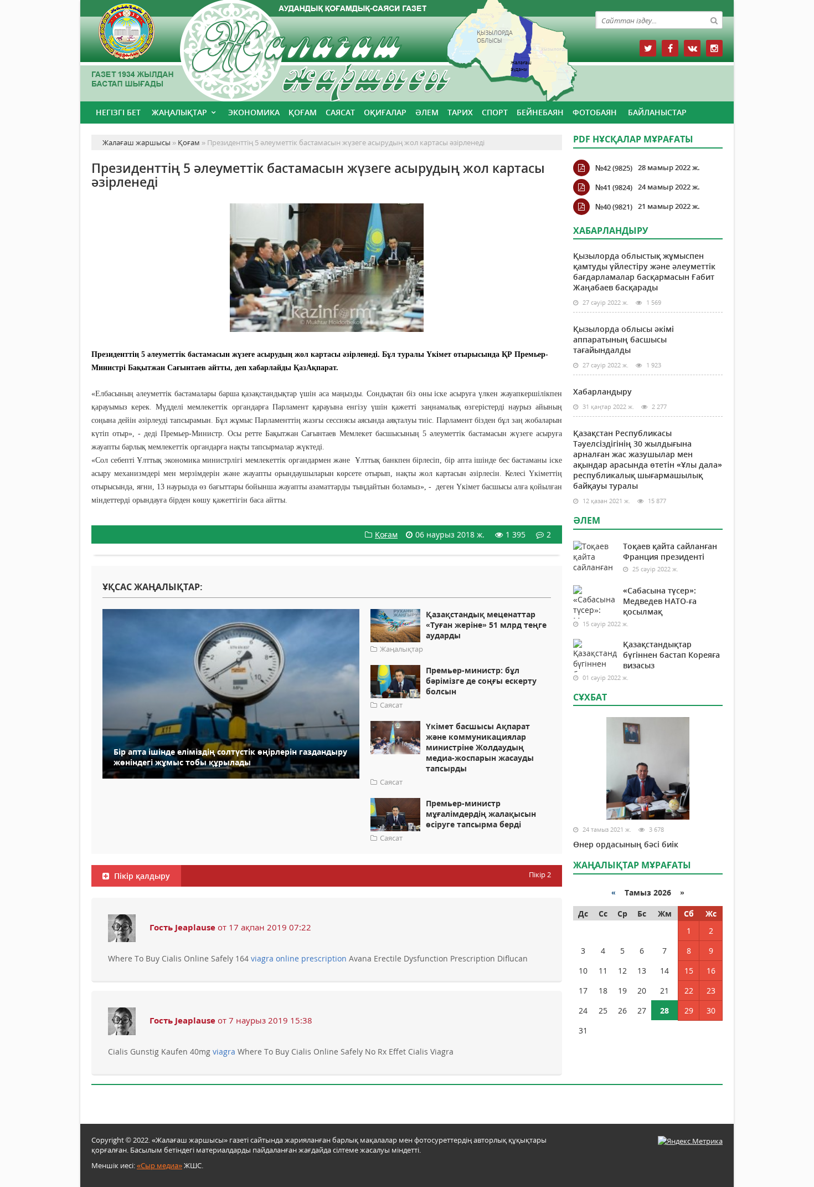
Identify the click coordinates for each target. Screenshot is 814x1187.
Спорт (495, 112)
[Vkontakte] (692, 48)
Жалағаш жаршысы (326, 48)
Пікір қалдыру (141, 876)
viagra (224, 1051)
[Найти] (713, 20)
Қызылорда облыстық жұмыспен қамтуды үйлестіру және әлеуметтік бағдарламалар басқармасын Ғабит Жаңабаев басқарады (644, 271)
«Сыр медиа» (159, 1165)
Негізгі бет (118, 112)
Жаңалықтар (179, 112)
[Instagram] (714, 48)
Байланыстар (657, 112)
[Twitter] (648, 48)
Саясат (340, 112)
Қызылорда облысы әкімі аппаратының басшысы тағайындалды (623, 339)
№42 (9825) (613, 168)
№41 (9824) (613, 187)
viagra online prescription (299, 958)
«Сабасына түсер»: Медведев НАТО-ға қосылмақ (660, 601)
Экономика (254, 112)
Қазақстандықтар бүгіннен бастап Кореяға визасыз (671, 655)
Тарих (460, 112)
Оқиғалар (385, 112)
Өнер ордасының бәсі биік (625, 844)
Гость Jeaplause (182, 927)
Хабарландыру (602, 391)
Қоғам (302, 112)
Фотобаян (595, 112)
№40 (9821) (613, 207)
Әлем (427, 112)
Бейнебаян (540, 112)
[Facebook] (670, 48)
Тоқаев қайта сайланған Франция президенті (670, 551)
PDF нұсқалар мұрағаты (633, 139)
